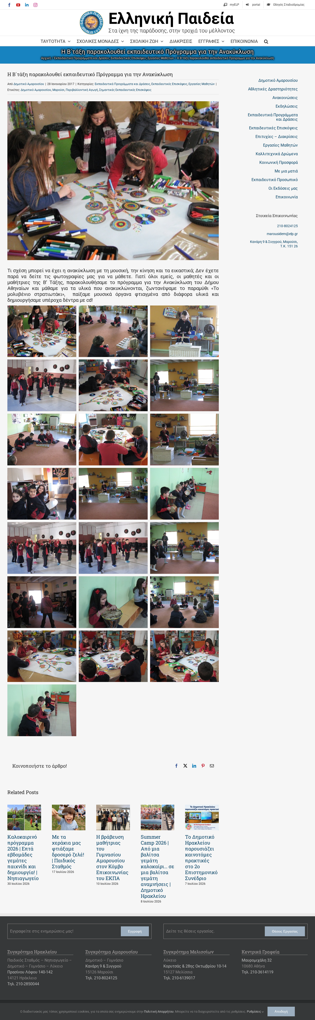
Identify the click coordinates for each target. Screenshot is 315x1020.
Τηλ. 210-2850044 (23, 984)
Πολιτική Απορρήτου (158, 1011)
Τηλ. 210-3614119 (257, 972)
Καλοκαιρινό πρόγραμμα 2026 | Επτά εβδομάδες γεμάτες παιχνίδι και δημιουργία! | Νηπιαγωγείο (23, 857)
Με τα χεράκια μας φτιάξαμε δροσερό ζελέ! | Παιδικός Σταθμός (68, 851)
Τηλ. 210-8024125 (101, 978)
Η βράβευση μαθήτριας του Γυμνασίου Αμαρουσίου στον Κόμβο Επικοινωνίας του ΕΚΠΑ (112, 857)
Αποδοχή (281, 1011)
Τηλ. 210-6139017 (179, 978)
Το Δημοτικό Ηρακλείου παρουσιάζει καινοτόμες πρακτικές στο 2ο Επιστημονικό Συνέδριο (201, 857)
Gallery (24, 817)
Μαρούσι (58, 90)
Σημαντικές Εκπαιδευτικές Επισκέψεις (125, 90)
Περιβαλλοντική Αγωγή (82, 90)
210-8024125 (287, 226)
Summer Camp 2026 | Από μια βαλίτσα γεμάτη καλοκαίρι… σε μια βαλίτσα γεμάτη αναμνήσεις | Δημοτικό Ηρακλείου (157, 866)
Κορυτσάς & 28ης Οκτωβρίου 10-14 (194, 966)
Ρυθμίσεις (254, 1011)
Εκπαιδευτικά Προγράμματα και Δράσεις (122, 84)
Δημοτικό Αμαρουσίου (29, 84)
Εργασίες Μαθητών (202, 84)
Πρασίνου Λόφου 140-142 (30, 972)
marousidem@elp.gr (282, 234)
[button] (266, 41)
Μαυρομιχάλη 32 (257, 960)
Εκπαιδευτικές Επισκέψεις (169, 84)
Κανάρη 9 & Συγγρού (103, 966)
